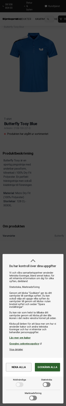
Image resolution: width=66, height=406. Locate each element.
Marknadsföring (33, 393)
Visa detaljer (16, 349)
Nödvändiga (19, 379)
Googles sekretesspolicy (24, 343)
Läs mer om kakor (20, 337)
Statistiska (46, 379)
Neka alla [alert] (19, 367)
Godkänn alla (47, 367)
